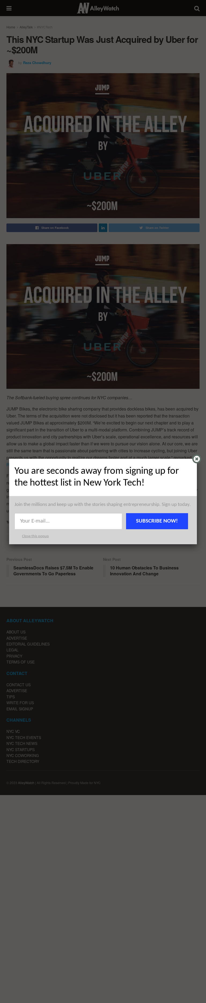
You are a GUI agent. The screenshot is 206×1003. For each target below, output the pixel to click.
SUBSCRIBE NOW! (157, 521)
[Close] (196, 458)
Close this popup (35, 536)
